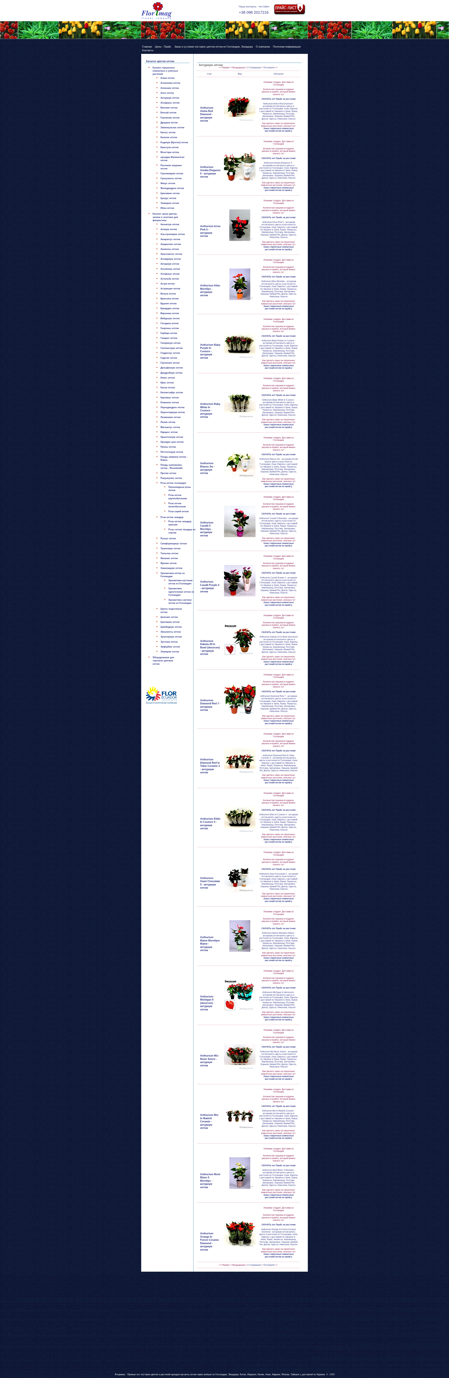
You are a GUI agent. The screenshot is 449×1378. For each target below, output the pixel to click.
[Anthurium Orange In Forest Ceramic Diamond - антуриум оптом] (240, 1232)
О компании (263, 46)
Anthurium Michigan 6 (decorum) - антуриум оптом (207, 1003)
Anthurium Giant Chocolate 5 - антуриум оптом (210, 882)
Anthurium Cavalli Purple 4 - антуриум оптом (209, 586)
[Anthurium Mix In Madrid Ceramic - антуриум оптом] (240, 1114)
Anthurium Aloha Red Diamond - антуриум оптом (206, 114)
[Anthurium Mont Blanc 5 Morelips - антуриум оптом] (240, 1173)
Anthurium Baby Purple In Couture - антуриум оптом (210, 351)
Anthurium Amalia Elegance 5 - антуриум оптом (210, 171)
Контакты (147, 50)
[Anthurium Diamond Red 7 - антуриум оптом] (240, 699)
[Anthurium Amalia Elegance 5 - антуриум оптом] (240, 166)
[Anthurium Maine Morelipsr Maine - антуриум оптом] (240, 936)
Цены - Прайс (163, 46)
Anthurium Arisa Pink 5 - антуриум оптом (210, 231)
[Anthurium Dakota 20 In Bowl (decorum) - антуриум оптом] (240, 640)
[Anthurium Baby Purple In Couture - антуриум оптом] (240, 343)
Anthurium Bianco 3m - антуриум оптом (207, 468)
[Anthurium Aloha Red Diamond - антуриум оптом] (240, 106)
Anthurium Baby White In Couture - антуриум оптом (210, 410)
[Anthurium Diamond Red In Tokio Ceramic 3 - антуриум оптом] (240, 758)
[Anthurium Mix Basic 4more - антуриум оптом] (240, 1054)
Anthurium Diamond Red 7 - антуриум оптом (210, 705)
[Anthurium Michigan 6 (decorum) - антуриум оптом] (240, 995)
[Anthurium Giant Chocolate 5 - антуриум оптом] (240, 877)
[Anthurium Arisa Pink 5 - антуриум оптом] (240, 225)
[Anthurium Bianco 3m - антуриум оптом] (240, 462)
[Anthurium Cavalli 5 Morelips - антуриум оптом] (240, 521)
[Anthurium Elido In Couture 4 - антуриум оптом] (240, 817)
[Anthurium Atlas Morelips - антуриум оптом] (240, 284)
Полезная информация (287, 46)
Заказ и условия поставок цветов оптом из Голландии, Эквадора (213, 46)
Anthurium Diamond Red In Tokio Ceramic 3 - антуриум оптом (210, 766)
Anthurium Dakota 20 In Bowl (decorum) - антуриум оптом (210, 647)
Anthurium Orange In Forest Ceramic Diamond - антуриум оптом (209, 1241)
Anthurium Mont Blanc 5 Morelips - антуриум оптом (210, 1181)
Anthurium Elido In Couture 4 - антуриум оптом (210, 823)
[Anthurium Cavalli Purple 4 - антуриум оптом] (240, 580)
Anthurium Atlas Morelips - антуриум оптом (210, 290)
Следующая (255, 67)
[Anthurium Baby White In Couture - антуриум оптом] (240, 403)
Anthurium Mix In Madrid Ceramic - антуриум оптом (209, 1121)
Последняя (269, 67)
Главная (147, 46)
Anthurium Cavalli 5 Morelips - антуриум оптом (206, 529)
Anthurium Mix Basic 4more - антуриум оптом (209, 1060)
